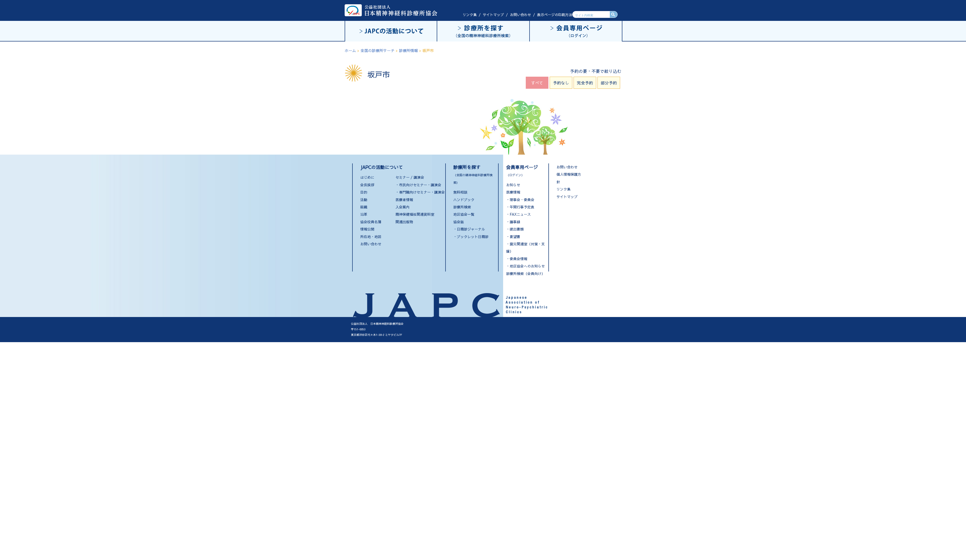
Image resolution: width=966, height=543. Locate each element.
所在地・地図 (370, 236)
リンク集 (470, 14)
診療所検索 (462, 206)
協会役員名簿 (370, 221)
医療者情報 (404, 199)
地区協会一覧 (463, 214)
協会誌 (458, 221)
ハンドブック (463, 199)
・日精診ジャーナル (469, 229)
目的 (363, 192)
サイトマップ (493, 14)
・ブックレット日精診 (471, 236)
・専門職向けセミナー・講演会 (420, 192)
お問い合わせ (520, 14)
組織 (363, 206)
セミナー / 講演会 (409, 177)
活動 (363, 199)
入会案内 (402, 206)
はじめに (367, 177)
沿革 (363, 214)
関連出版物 (404, 221)
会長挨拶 (367, 184)
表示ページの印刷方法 (554, 14)
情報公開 (367, 229)
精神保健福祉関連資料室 (414, 214)
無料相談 (460, 192)
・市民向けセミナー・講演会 (418, 184)
